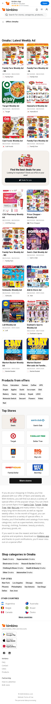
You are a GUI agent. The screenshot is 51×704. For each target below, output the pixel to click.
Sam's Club (29, 504)
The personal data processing (25, 700)
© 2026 (25, 694)
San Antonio (30, 587)
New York (6, 583)
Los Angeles (18, 583)
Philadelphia (17, 587)
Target (38, 504)
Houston (39, 583)
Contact (5, 665)
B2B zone (6, 685)
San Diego (42, 587)
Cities (4, 669)
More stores (26, 480)
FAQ (3, 662)
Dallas (4, 591)
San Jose (14, 591)
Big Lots (15, 507)
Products (5, 672)
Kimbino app (43, 536)
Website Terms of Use (25, 697)
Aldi (9, 507)
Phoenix (5, 587)
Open (45, 3)
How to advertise (9, 682)
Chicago (29, 583)
